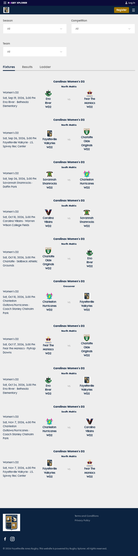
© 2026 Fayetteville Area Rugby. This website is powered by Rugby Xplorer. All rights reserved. (55, 548)
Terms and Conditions (86, 516)
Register (121, 9)
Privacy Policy (82, 520)
